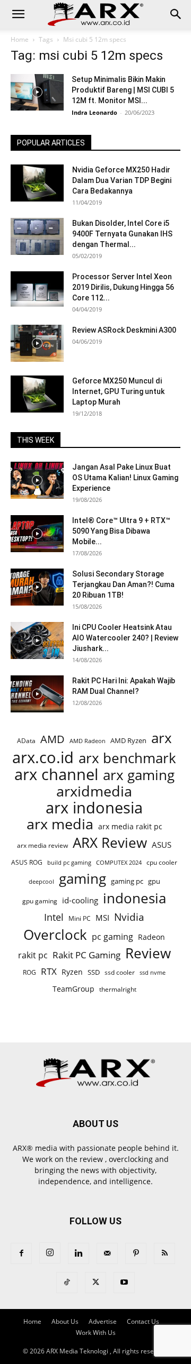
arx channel (56, 774)
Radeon (151, 937)
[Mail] (107, 1253)
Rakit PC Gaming (86, 954)
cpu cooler (161, 862)
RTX (49, 971)
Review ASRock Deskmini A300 (124, 330)
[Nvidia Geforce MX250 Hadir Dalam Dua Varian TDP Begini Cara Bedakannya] (37, 183)
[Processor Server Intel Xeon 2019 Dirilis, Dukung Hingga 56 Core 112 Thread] (37, 289)
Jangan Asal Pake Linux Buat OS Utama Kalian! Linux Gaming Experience (125, 477)
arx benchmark (127, 758)
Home (20, 39)
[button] (18, 14)
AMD (52, 739)
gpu (154, 881)
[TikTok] (66, 1282)
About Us (65, 1321)
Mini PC (79, 918)
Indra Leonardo (94, 112)
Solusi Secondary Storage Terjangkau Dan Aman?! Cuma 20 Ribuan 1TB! (123, 584)
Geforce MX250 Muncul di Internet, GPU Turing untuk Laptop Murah (118, 391)
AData (26, 740)
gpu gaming (39, 900)
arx (161, 738)
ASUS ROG (26, 862)
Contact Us (143, 1321)
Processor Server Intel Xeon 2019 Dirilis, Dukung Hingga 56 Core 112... (123, 287)
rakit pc (33, 954)
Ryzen (72, 972)
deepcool (41, 881)
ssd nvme (153, 972)
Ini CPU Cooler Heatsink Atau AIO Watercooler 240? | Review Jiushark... (125, 638)
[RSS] (164, 1253)
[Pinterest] (135, 1253)
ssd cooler (120, 972)
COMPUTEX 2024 (119, 862)
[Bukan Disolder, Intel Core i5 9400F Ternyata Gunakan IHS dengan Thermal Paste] (37, 236)
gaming (82, 878)
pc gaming (112, 936)
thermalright (117, 989)
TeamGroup (73, 989)
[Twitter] (95, 1282)
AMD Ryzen (128, 740)
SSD (94, 972)
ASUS (161, 844)
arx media (60, 824)
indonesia (134, 898)
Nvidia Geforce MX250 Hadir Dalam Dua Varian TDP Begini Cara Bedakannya (121, 180)
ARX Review (110, 842)
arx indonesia (94, 807)
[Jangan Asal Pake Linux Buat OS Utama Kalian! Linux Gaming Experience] (37, 480)
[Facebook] (21, 1253)
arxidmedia (94, 791)
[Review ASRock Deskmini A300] (37, 343)
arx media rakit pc (130, 826)
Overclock (55, 934)
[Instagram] (49, 1253)
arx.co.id (43, 757)
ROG (29, 972)
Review (148, 953)
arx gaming (139, 775)
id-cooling (80, 900)
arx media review (42, 845)
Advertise (103, 1321)
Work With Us (96, 1332)
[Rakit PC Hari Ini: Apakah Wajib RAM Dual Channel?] (37, 693)
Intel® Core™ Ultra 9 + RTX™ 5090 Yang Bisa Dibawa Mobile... (121, 531)
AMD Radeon (88, 741)
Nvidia (129, 917)
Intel (54, 917)
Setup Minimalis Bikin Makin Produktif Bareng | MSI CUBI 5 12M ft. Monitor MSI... (123, 90)
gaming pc (127, 881)
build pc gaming (69, 862)
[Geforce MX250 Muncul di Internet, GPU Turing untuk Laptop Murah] (37, 394)
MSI (102, 917)
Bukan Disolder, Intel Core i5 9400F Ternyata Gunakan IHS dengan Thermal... (122, 234)
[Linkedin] (78, 1253)
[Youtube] (124, 1282)
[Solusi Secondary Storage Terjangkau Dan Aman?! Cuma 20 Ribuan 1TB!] (37, 587)
